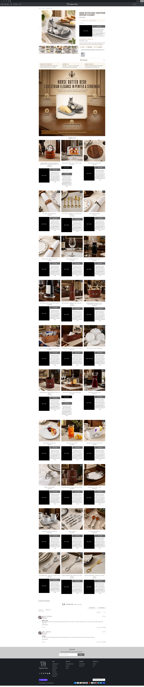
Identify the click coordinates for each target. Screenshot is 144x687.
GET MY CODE (72, 348)
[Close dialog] (87, 330)
